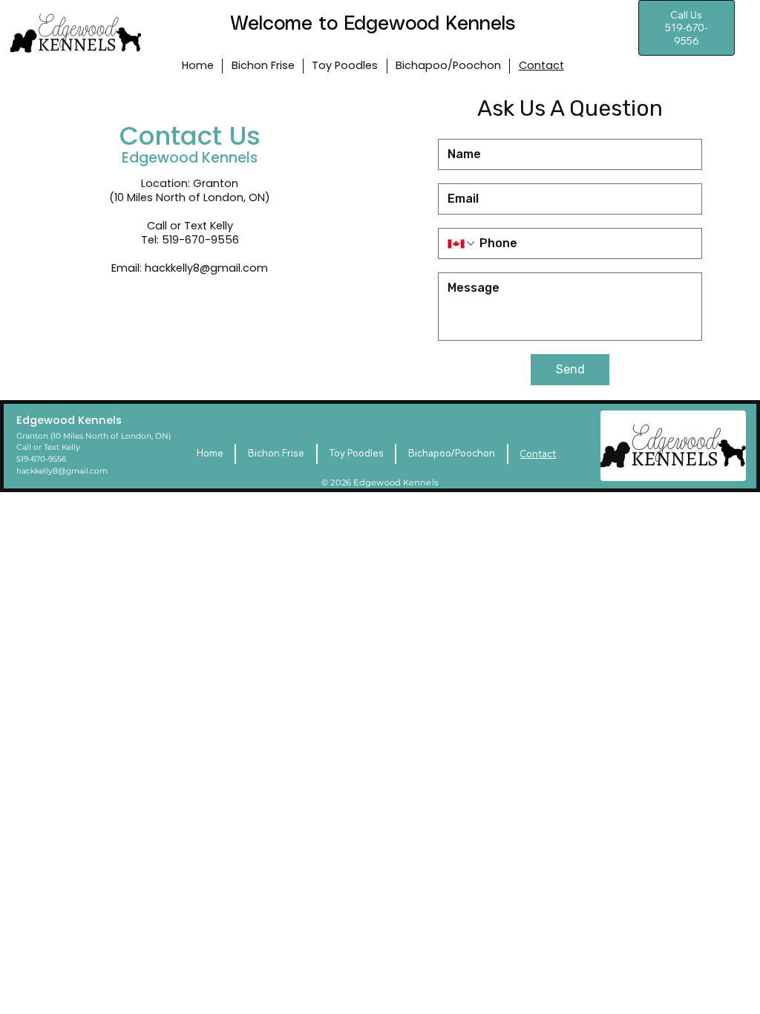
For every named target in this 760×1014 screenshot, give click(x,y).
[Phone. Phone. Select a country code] (462, 243)
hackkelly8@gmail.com (206, 268)
